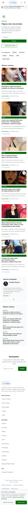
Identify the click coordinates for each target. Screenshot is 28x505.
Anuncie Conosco (6, 399)
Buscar (14, 41)
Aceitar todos (21, 502)
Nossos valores (6, 403)
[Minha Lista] (21, 2)
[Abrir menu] (3, 2)
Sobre (3, 415)
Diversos (11, 55)
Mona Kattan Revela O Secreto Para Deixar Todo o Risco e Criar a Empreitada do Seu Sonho (12, 224)
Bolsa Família (6, 59)
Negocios (4, 220)
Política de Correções (18, 485)
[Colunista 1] (13, 299)
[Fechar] (26, 7)
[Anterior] (10, 299)
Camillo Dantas (5, 96)
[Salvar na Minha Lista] (24, 70)
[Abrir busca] (24, 2)
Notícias (14, 52)
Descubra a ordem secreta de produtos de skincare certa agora (13, 312)
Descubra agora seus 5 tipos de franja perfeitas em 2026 (12, 334)
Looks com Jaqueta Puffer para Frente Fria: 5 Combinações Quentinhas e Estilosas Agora (12, 121)
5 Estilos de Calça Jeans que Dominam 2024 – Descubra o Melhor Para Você (11, 260)
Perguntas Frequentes (7, 472)
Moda (3, 117)
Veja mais (6, 295)
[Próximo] (17, 299)
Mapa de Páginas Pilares (8, 463)
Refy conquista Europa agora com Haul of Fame (13, 327)
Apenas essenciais (8, 502)
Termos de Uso (14, 488)
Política (4, 55)
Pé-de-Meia (5, 447)
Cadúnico (4, 455)
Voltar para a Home (10, 45)
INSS (17, 55)
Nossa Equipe (5, 407)
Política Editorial (5, 488)
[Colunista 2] (14, 299)
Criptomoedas (5, 451)
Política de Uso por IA (7, 485)
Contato (4, 411)
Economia (21, 52)
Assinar (22, 368)
